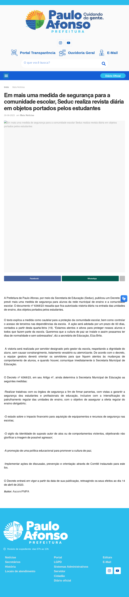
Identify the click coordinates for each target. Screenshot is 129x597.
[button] (6, 75)
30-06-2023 (9, 115)
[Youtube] (68, 42)
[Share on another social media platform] (122, 278)
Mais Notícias (18, 87)
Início (6, 87)
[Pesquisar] (104, 63)
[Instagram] (60, 42)
